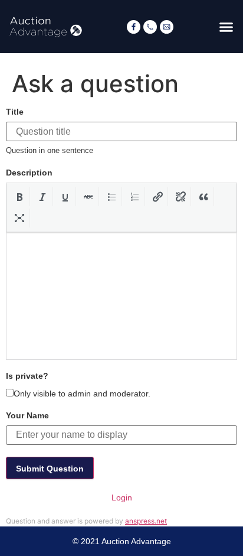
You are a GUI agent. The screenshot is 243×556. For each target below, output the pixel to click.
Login (121, 497)
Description (29, 172)
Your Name (27, 415)
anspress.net (146, 520)
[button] (226, 26)
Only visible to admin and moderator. (82, 393)
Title (15, 112)
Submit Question (50, 468)
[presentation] (19, 196)
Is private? (27, 376)
